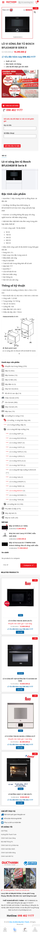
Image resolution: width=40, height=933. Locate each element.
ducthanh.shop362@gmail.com (21, 910)
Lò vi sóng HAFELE (16, 452)
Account (35, 931)
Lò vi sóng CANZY (15, 443)
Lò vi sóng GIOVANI (16, 495)
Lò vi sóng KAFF (15, 434)
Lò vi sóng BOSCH (16, 490)
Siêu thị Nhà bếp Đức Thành (19, 922)
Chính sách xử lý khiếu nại (9, 845)
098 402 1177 (26, 915)
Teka (20, 615)
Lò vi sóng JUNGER (16, 481)
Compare (27, 565)
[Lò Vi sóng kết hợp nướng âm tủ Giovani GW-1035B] (20, 641)
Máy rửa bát (9, 407)
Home (5, 931)
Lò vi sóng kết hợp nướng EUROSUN (22, 470)
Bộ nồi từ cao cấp (11, 393)
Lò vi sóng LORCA (15, 456)
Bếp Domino (9, 375)
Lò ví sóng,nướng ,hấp (15, 425)
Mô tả (4, 156)
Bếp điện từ (9, 384)
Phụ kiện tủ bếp (10, 509)
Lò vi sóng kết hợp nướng (16, 429)
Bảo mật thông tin (7, 842)
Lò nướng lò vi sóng (12, 416)
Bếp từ (7, 371)
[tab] (4, 156)
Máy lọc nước (10, 518)
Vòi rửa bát (9, 402)
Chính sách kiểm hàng (8, 853)
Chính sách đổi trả (7, 856)
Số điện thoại (9, 133)
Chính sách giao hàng (8, 838)
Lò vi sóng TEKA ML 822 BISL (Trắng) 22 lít (20, 736)
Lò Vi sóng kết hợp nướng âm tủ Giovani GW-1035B (20, 680)
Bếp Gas (8, 411)
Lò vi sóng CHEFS (15, 447)
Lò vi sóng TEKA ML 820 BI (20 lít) (20, 621)
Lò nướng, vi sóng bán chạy (17, 420)
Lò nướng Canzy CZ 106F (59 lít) (20, 794)
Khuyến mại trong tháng (13, 366)
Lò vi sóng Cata (14, 477)
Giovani (20, 673)
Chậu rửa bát (9, 398)
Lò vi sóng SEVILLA (16, 461)
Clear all (5, 565)
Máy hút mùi (9, 389)
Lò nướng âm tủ (13, 504)
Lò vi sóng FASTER (16, 465)
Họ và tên (7, 125)
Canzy (20, 789)
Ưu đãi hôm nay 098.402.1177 (20, 56)
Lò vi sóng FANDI (15, 486)
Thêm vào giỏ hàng (12, 105)
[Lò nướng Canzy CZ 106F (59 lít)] (20, 756)
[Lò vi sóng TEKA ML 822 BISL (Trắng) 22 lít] (20, 698)
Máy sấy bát (9, 513)
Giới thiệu (4, 831)
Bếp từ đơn (9, 380)
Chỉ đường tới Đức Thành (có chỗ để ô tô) (16, 890)
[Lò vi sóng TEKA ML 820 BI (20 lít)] (20, 583)
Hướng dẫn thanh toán (8, 834)
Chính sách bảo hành (8, 849)
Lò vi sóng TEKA (15, 500)
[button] (35, 12)
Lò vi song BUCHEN (16, 438)
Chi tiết (20, 632)
